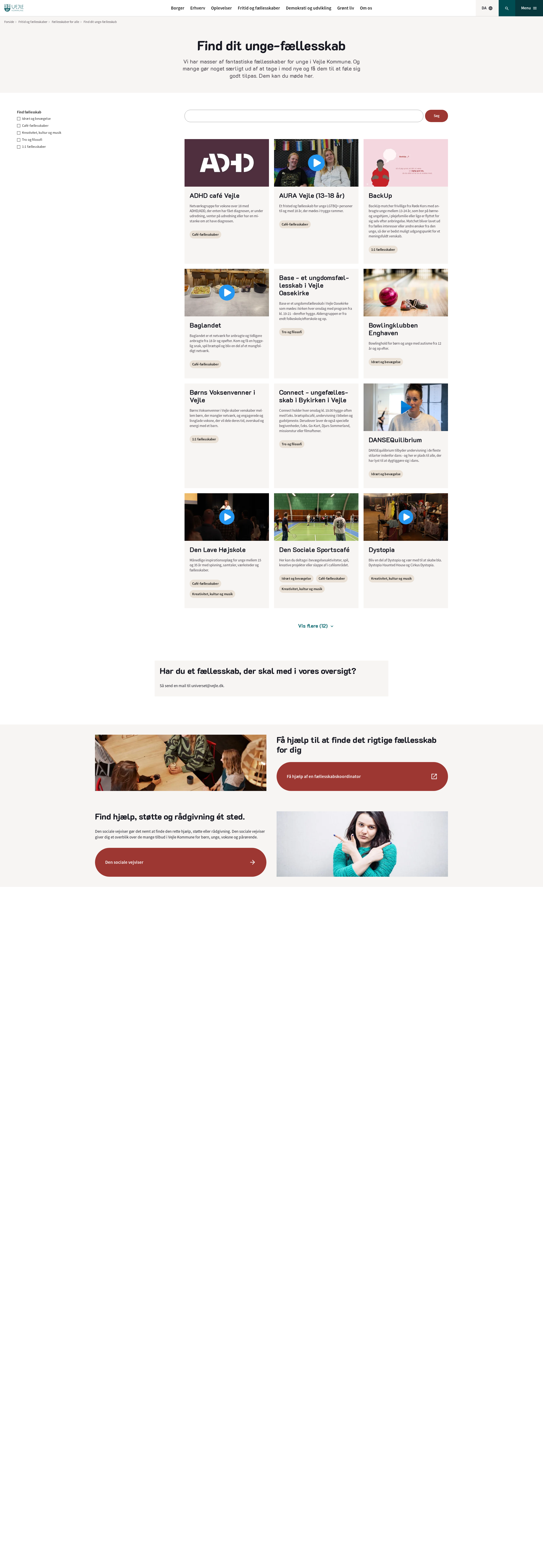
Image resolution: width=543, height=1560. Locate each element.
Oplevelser (221, 8)
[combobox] (487, 8)
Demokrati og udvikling (308, 8)
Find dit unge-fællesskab (100, 22)
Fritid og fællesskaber (259, 8)
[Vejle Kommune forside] (14, 8)
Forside (9, 22)
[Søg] (507, 8)
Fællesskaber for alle (65, 22)
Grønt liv (345, 8)
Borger (177, 8)
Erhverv (197, 8)
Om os (366, 8)
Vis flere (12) (313, 625)
